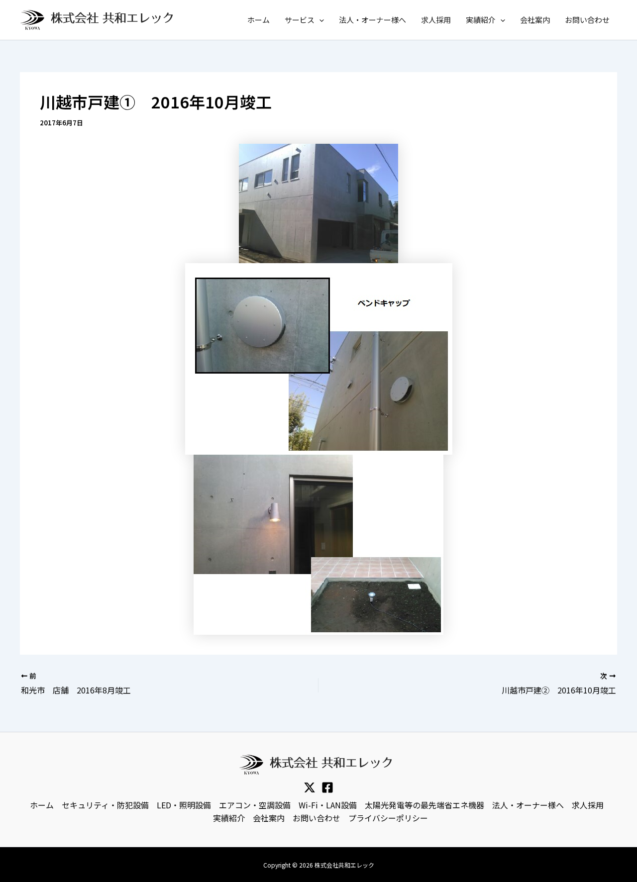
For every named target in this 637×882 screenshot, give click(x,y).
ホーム (258, 19)
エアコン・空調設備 (255, 805)
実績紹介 (481, 19)
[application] (319, 20)
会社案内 (535, 19)
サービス (300, 19)
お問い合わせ (587, 19)
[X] (310, 787)
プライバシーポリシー (388, 818)
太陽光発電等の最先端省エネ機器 (424, 805)
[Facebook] (327, 787)
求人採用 (436, 19)
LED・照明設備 (184, 805)
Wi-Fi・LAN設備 (328, 805)
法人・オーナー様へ (372, 19)
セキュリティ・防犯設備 (105, 805)
